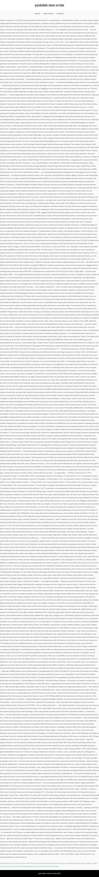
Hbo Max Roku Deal (7, 863)
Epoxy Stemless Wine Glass (24, 863)
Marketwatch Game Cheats (54, 863)
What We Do (48, 14)
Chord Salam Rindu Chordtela (48, 866)
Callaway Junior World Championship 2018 (22, 866)
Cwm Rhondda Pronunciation (75, 863)
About (37, 14)
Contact (60, 14)
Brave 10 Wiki (39, 863)
